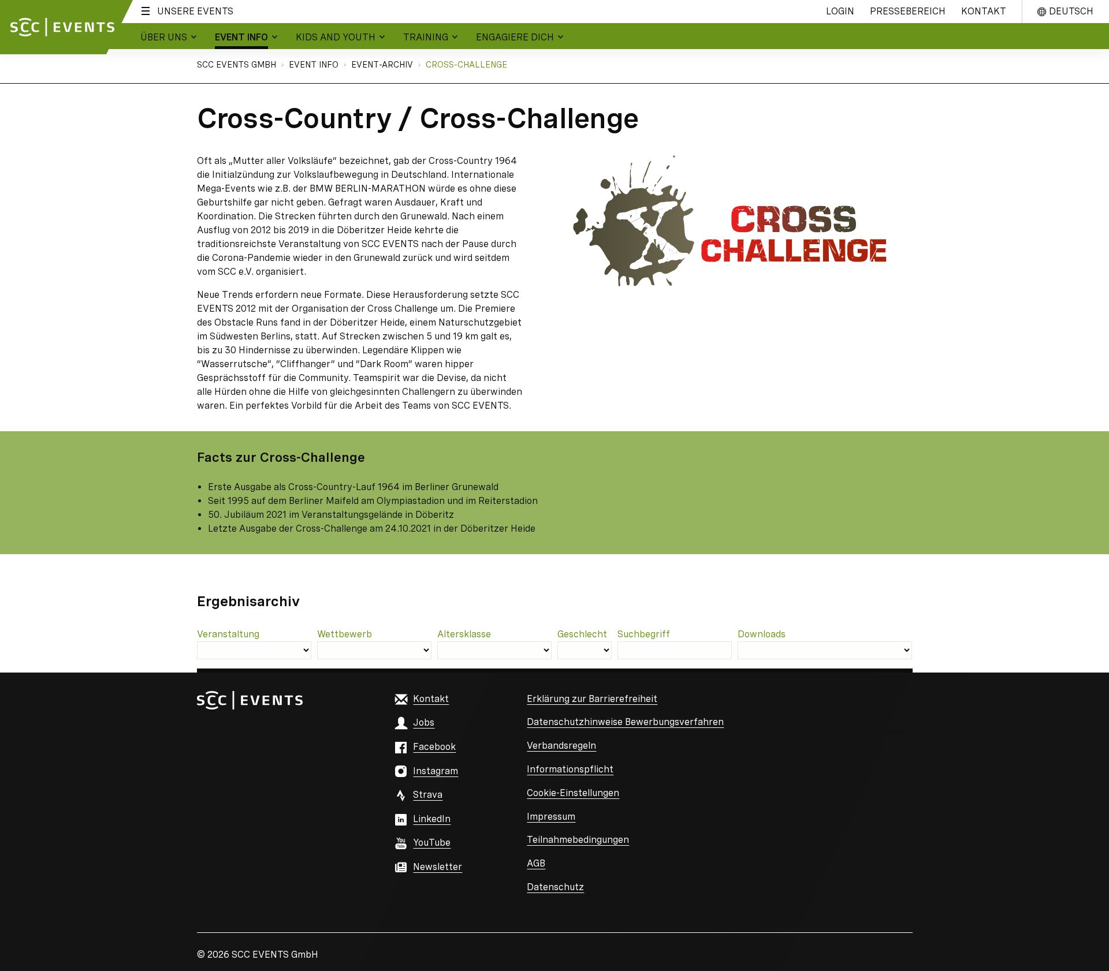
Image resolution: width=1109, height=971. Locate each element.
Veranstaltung (228, 634)
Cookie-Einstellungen (573, 792)
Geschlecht (582, 634)
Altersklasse (464, 634)
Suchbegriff (643, 634)
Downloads (762, 634)
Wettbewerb (344, 634)
